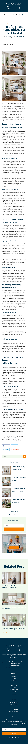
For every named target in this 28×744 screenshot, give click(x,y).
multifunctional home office (10, 120)
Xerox (12, 137)
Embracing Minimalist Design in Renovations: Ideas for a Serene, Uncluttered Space (18, 490)
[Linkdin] (18, 515)
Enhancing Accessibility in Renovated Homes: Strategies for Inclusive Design (19, 468)
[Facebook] (14, 14)
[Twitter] (17, 14)
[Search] (24, 456)
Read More (5, 589)
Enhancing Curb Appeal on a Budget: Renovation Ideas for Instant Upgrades (19, 501)
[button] (4, 14)
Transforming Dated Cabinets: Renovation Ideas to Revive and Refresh (19, 479)
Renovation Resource (20, 437)
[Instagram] (19, 14)
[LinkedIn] (15, 738)
